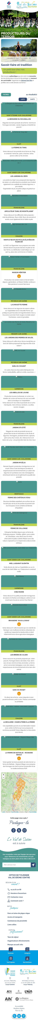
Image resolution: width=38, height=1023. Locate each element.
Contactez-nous (17, 897)
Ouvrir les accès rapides (24, 1016)
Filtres (6, 94)
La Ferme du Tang (19, 144)
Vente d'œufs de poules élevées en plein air (19, 238)
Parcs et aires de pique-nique (19, 913)
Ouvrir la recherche (15, 1016)
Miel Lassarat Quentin (19, 560)
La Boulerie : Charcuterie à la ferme (19, 720)
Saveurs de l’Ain (26, 80)
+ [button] (3, 775)
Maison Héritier (19, 271)
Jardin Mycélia (19, 463)
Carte (32, 99)
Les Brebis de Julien (19, 655)
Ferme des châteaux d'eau (19, 495)
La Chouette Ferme (19, 304)
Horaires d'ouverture (18, 893)
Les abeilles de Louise (19, 393)
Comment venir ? (17, 901)
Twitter (19, 830)
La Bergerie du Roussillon (19, 116)
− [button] (3, 777)
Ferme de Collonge (19, 528)
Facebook (13, 830)
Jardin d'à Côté (19, 428)
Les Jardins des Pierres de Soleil (19, 334)
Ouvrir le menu (19, 1016)
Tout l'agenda (11, 962)
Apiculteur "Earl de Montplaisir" (19, 208)
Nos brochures (27, 962)
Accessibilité (19, 1006)
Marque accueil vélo (15, 945)
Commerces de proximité (17, 921)
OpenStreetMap (15, 812)
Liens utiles (12, 925)
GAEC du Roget (19, 688)
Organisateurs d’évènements (19, 941)
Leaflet (3, 812)
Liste (23, 99)
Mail (24, 830)
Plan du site (19, 1010)
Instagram (27, 953)
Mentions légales (19, 1008)
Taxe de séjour (13, 937)
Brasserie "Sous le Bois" (19, 620)
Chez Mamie (19, 589)
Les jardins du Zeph (19, 176)
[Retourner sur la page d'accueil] (19, 4)
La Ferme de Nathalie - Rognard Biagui (19, 753)
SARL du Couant (19, 362)
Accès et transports (15, 917)
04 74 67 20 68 (16, 889)
